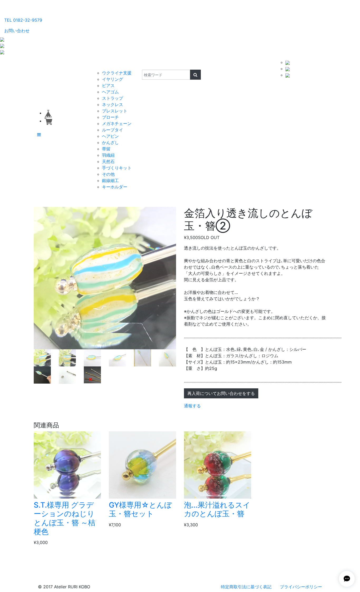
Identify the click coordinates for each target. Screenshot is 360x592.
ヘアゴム (110, 91)
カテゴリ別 (105, 64)
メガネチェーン (117, 123)
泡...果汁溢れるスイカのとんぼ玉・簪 (217, 509)
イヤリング (112, 79)
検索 (138, 64)
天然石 (108, 161)
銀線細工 (110, 180)
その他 (108, 174)
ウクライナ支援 (117, 72)
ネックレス (112, 104)
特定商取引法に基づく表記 (246, 586)
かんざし (110, 142)
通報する (192, 405)
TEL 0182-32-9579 (23, 20)
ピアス (108, 85)
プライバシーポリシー (301, 586)
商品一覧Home (75, 64)
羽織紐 (108, 155)
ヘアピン (110, 136)
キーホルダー (114, 186)
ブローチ (110, 117)
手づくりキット (117, 167)
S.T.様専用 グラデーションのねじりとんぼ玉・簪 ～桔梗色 (64, 518)
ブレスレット (114, 110)
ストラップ (112, 98)
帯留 (106, 148)
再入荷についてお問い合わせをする (221, 393)
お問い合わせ (17, 30)
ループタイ (112, 129)
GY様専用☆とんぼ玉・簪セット (140, 509)
